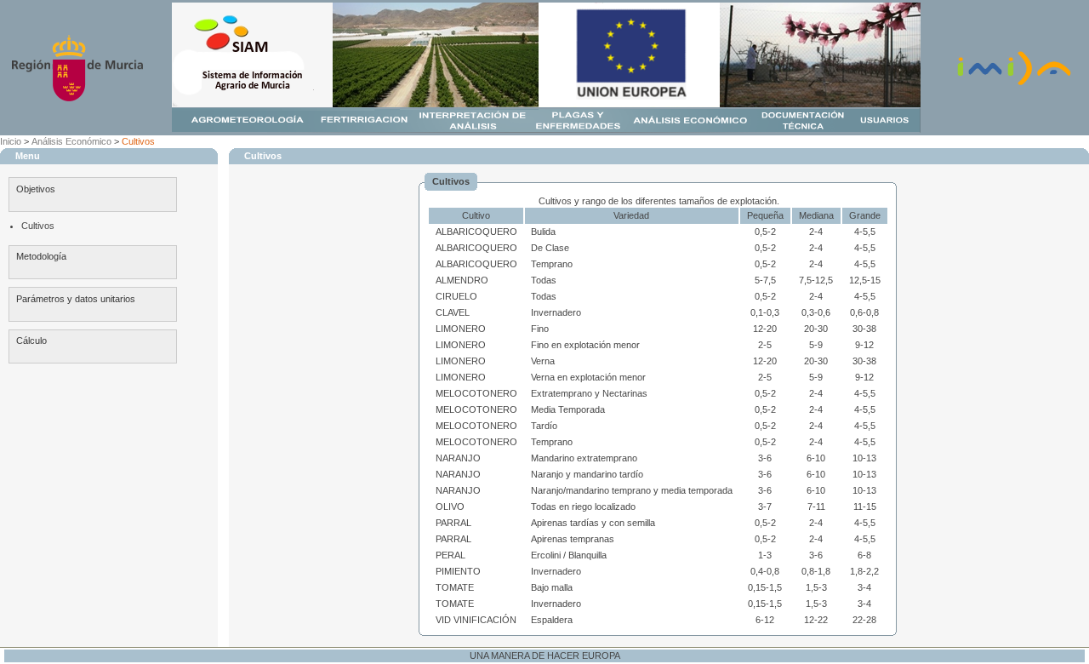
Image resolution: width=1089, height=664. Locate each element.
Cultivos (138, 141)
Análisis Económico (71, 141)
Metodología (41, 256)
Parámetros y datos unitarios (75, 299)
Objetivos (35, 189)
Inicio (10, 141)
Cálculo (31, 340)
